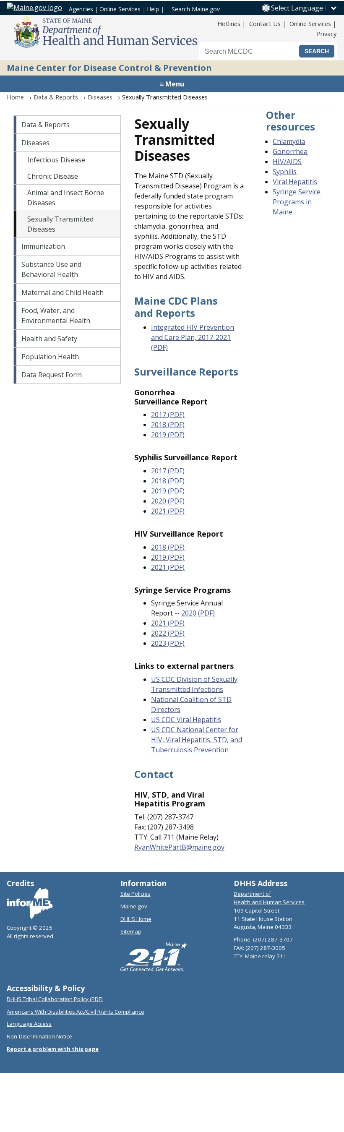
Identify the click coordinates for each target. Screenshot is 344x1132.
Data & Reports (56, 97)
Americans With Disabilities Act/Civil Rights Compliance (75, 1011)
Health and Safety (49, 338)
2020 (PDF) (168, 501)
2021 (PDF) (168, 511)
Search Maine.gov (196, 9)
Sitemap (130, 931)
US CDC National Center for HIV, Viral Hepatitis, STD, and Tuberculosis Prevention (196, 739)
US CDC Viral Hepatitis (186, 719)
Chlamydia (289, 141)
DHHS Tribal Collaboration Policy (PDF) (55, 999)
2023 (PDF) (168, 643)
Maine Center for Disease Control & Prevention (109, 67)
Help (153, 9)
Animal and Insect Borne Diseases (65, 197)
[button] (304, 8)
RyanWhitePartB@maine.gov (179, 847)
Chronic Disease (52, 176)
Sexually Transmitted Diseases (60, 224)
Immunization (43, 246)
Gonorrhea (290, 151)
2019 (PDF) (168, 434)
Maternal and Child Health (62, 292)
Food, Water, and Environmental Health (55, 315)
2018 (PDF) (168, 424)
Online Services (120, 9)
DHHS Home (135, 919)
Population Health (50, 356)
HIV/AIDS (287, 161)
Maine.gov (133, 906)
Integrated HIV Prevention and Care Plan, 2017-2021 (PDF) (192, 337)
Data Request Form (51, 374)
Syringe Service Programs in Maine (297, 201)
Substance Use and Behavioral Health (51, 269)
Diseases (100, 97)
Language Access (29, 1024)
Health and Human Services (269, 902)
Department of (252, 893)
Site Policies (135, 893)
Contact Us (265, 23)
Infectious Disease (56, 159)
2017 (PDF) (168, 414)
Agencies (81, 9)
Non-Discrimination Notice (39, 1036)
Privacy (326, 33)
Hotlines (228, 23)
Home (15, 97)
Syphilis (285, 171)
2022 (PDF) (168, 633)
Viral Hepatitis (295, 181)
